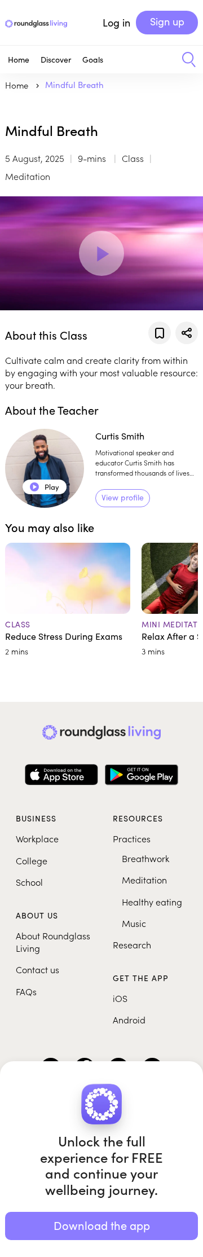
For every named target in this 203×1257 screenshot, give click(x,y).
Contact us (37, 969)
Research (132, 944)
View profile (123, 497)
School (29, 882)
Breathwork (145, 858)
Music (134, 923)
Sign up (167, 21)
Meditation (144, 879)
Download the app (102, 1225)
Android (129, 1019)
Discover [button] (56, 59)
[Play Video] (101, 253)
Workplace (37, 838)
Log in (116, 22)
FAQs (26, 991)
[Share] (186, 333)
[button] (184, 60)
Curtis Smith (119, 436)
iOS (120, 998)
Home (18, 59)
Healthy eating (152, 901)
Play (44, 487)
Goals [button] (92, 59)
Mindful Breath (74, 84)
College (31, 860)
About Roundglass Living (53, 941)
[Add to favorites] (159, 333)
